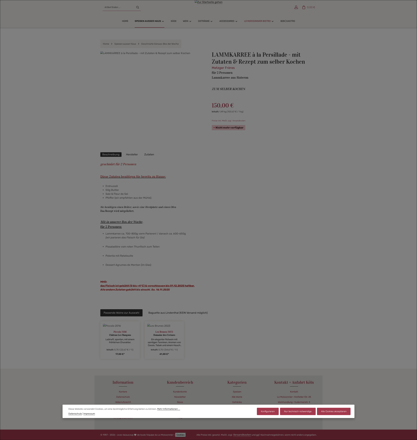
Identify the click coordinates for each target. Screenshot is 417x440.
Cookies (180, 434)
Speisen (237, 391)
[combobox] (119, 7)
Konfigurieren (268, 411)
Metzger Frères (223, 68)
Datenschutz (123, 397)
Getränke (237, 402)
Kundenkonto (180, 391)
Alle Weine (237, 397)
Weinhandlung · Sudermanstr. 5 (294, 402)
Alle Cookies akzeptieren (333, 411)
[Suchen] (138, 7)
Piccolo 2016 (120, 331)
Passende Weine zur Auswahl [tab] (121, 312)
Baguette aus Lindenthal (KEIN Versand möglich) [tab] (178, 312)
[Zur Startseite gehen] (209, 7)
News (180, 402)
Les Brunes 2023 (164, 331)
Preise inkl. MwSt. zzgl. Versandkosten (228, 121)
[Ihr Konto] (296, 7)
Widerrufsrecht (123, 402)
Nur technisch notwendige (298, 411)
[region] (152, 100)
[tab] (111, 154)
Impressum (89, 413)
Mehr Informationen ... (168, 409)
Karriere (123, 391)
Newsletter (180, 397)
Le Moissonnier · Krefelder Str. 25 (294, 397)
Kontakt (294, 391)
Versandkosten (242, 434)
